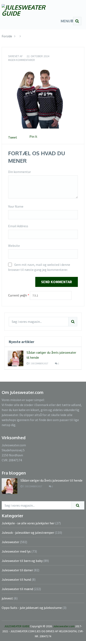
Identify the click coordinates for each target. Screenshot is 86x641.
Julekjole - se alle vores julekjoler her (28, 523)
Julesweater (10, 542)
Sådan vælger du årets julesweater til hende (51, 480)
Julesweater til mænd (17, 589)
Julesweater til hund (16, 579)
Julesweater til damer (17, 570)
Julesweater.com (64, 626)
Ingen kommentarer (21, 60)
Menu (65, 21)
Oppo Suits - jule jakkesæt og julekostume (32, 608)
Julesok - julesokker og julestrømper (28, 532)
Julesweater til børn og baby (22, 561)
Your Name (15, 206)
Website (14, 246)
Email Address (18, 226)
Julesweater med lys (16, 551)
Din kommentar (19, 172)
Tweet (12, 137)
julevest (7, 598)
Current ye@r (18, 295)
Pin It (33, 136)
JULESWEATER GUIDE (16, 626)
